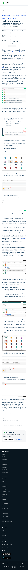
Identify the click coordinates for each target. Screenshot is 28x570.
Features (4, 478)
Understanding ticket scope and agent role (12, 425)
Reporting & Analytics (7, 521)
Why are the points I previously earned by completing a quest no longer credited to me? (14, 419)
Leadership (4, 532)
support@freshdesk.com (9, 547)
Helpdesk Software (6, 523)
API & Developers (6, 491)
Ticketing (4, 505)
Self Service (5, 513)
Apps (3, 483)
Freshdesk (4, 454)
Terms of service (15, 563)
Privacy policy (5, 563)
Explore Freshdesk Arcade (9, 18)
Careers (4, 538)
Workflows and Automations (19, 15)
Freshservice (5, 456)
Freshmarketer (5, 469)
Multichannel (5, 508)
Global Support (5, 516)
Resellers (4, 499)
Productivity (5, 511)
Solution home (6, 15)
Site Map (24, 563)
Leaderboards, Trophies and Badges (11, 416)
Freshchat (4, 467)
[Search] (24, 11)
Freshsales (4, 459)
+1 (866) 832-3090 (8, 544)
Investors (4, 535)
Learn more (19, 439)
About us (4, 530)
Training (4, 489)
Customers (4, 486)
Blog (3, 496)
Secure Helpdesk (6, 518)
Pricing (3, 481)
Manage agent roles (7, 423)
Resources (4, 494)
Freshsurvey (5, 472)
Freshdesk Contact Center (8, 462)
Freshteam (4, 464)
